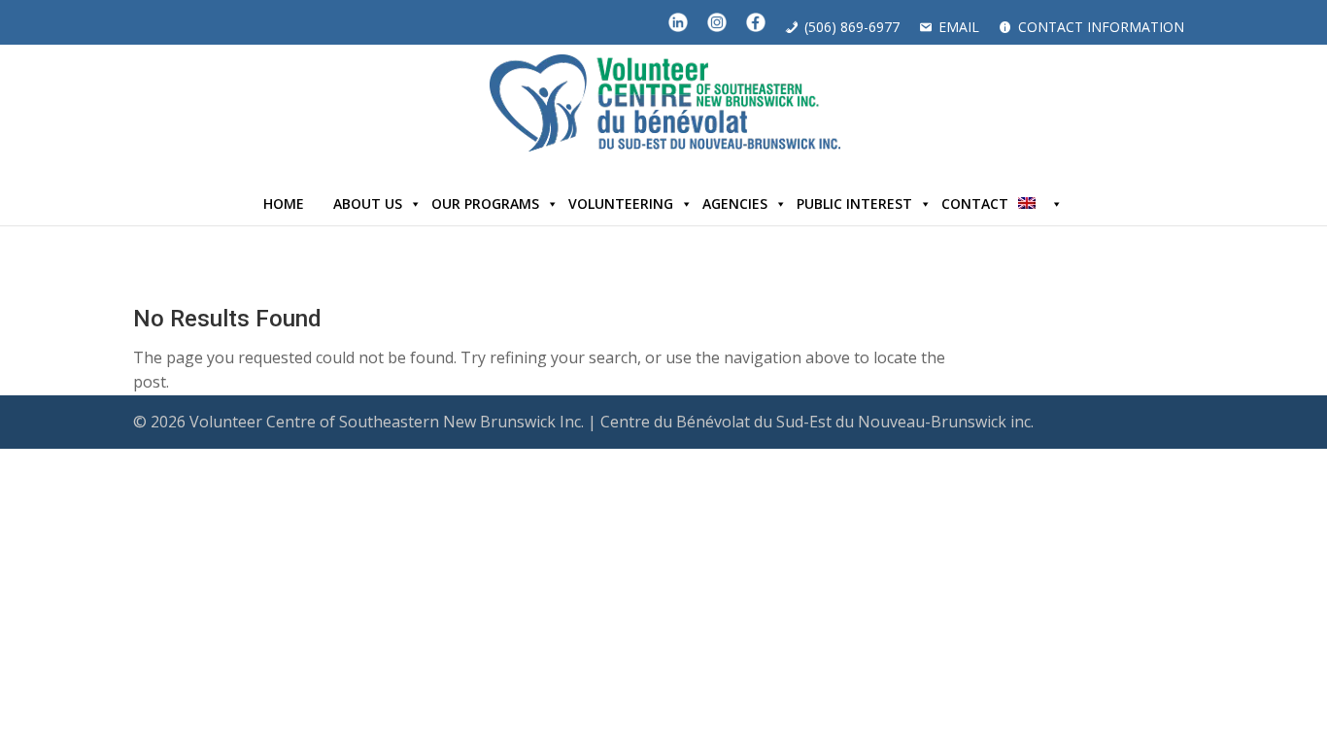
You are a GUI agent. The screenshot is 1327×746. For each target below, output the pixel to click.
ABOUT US (367, 203)
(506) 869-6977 (852, 26)
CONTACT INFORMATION (1101, 26)
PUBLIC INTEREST (854, 203)
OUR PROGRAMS (485, 203)
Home (283, 203)
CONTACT (974, 203)
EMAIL (958, 26)
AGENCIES (734, 203)
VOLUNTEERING (620, 203)
